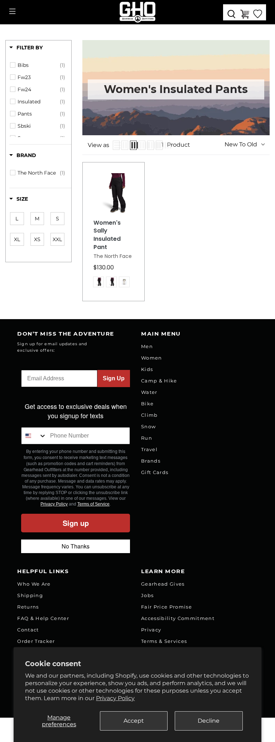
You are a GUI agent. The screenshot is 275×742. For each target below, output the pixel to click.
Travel (149, 449)
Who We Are (33, 584)
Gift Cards (154, 472)
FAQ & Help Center (43, 618)
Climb (149, 415)
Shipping (30, 595)
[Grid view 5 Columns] (150, 145)
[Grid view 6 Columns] (159, 145)
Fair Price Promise (166, 607)
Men (147, 346)
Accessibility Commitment (177, 618)
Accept (134, 720)
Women (151, 358)
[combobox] (34, 436)
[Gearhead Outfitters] (137, 12)
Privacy (151, 630)
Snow (148, 426)
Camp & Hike (159, 381)
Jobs (147, 595)
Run (146, 438)
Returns (28, 607)
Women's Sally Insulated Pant (107, 235)
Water (149, 392)
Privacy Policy (115, 698)
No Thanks (76, 546)
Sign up (76, 523)
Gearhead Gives (163, 584)
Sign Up (114, 378)
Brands (150, 461)
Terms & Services (164, 641)
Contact (28, 630)
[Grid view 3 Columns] (133, 145)
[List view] (116, 145)
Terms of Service (93, 504)
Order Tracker (36, 641)
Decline (208, 720)
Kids (147, 369)
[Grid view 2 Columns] (124, 145)
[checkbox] (41, 65)
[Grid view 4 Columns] (142, 145)
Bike (147, 403)
